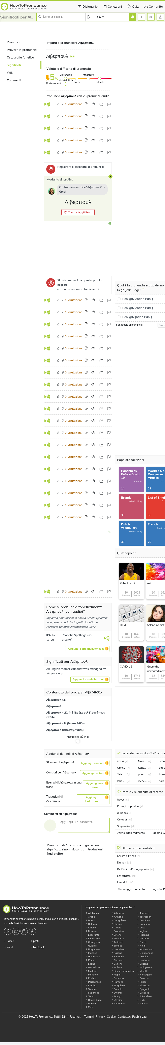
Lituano (143, 963)
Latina (91, 963)
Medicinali (38, 947)
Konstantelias (142, 767)
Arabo (91, 916)
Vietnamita (119, 1003)
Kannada (118, 956)
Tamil (91, 996)
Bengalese (119, 920)
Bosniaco (144, 920)
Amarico (144, 913)
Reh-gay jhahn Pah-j (137, 317)
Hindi (142, 945)
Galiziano (144, 938)
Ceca (142, 927)
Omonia (121, 767)
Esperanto (93, 934)
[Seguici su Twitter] (16, 931)
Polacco (143, 978)
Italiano (117, 952)
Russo (142, 981)
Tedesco (118, 941)
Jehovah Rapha (121, 780)
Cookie (111, 1016)
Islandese (119, 949)
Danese (92, 931)
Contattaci (124, 1016)
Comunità (156, 6)
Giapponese (146, 952)
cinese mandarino (123, 970)
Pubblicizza (139, 1016)
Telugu (117, 996)
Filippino (144, 934)
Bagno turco (95, 999)
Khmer (92, 960)
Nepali (117, 974)
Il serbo (92, 985)
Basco (91, 920)
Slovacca (144, 985)
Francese (118, 938)
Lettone (118, 963)
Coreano (118, 960)
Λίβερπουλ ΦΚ (56, 699)
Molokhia (142, 761)
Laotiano (144, 960)
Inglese (143, 931)
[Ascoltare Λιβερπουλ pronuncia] (72, 56)
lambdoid (123, 882)
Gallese (143, 1003)
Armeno (118, 916)
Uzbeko (92, 1003)
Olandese (119, 931)
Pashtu (92, 978)
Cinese (92, 927)
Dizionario (90, 6)
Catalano (144, 923)
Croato (117, 927)
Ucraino (118, 999)
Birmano (118, 923)
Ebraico (117, 945)
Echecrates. (124, 875)
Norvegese (145, 974)
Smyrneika (123, 826)
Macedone (94, 967)
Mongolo (93, 974)
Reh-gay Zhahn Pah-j (137, 299)
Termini (89, 1016)
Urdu (142, 999)
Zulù (90, 1007)
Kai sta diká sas (126, 855)
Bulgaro (92, 923)
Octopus (122, 819)
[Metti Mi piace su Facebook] (8, 931)
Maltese (92, 970)
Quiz (135, 6)
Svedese (144, 992)
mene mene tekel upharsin (142, 780)
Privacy (100, 1016)
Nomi (9, 947)
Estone (117, 934)
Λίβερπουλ (53, 706)
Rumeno (118, 981)
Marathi (143, 970)
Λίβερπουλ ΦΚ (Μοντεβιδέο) (65, 723)
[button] (78, 212)
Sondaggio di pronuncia (129, 324)
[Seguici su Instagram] (25, 931)
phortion (142, 774)
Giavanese (94, 956)
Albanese (119, 913)
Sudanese (93, 992)
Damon (121, 862)
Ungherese (94, 949)
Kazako (143, 956)
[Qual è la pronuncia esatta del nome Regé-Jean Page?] (143, 290)
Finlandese (94, 938)
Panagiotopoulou (128, 806)
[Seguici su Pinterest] (33, 931)
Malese (117, 967)
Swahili (117, 992)
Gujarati (92, 945)
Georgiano (94, 941)
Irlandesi (93, 952)
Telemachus (121, 774)
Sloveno (92, 989)
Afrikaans (93, 913)
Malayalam (145, 967)
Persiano (118, 978)
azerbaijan (145, 916)
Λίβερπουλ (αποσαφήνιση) (65, 730)
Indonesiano (146, 949)
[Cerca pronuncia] (132, 17)
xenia (120, 761)
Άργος (120, 799)
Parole (10, 940)
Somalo (117, 989)
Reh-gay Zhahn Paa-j (137, 308)
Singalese (119, 985)
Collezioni (115, 6)
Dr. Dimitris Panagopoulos (133, 869)
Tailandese (145, 996)
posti (36, 940)
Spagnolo (144, 989)
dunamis (122, 812)
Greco (142, 941)
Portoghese (94, 981)
